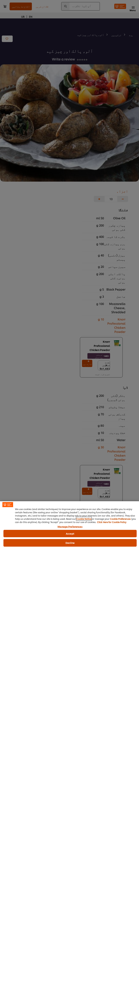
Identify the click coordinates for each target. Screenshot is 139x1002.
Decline (70, 542)
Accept (70, 533)
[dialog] (69, 751)
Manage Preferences (70, 526)
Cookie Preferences (120, 518)
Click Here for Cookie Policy (111, 522)
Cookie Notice (83, 518)
